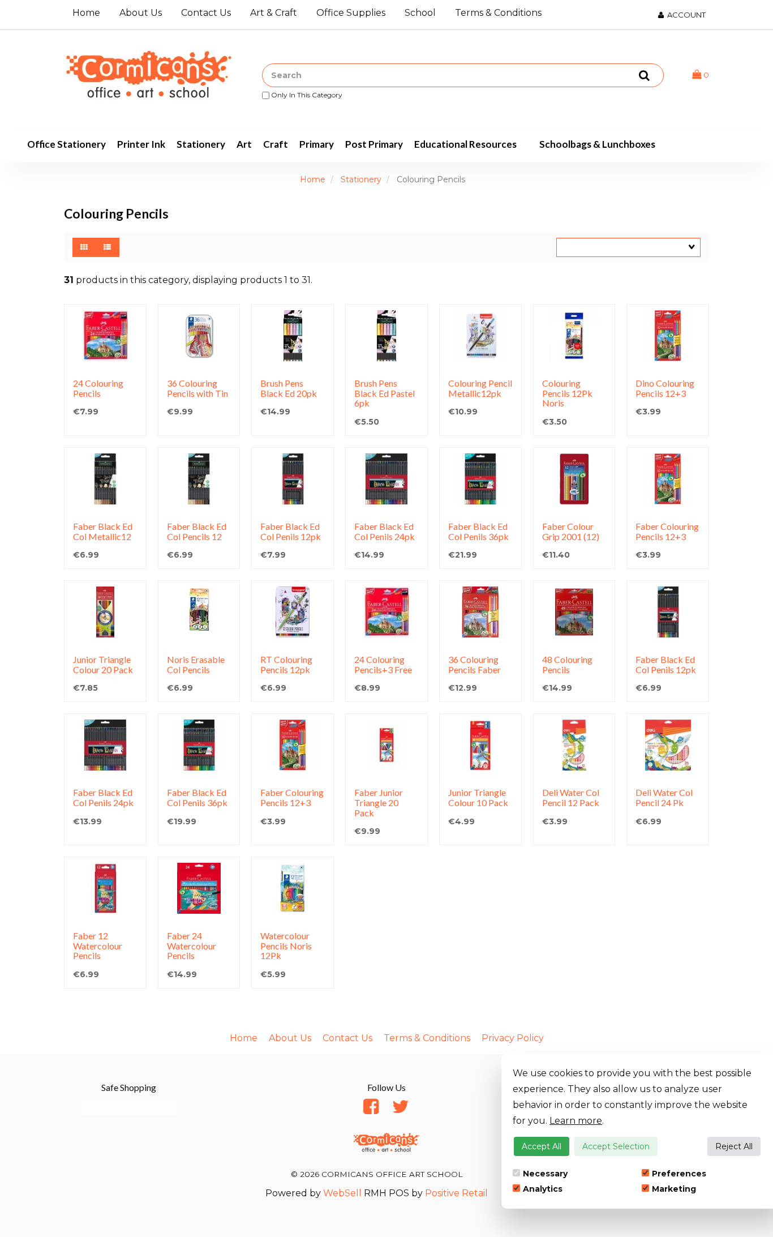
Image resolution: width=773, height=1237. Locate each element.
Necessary (545, 1173)
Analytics (542, 1189)
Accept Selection (616, 1146)
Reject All (734, 1146)
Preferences (679, 1173)
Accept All (541, 1146)
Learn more (575, 1120)
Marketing (674, 1189)
